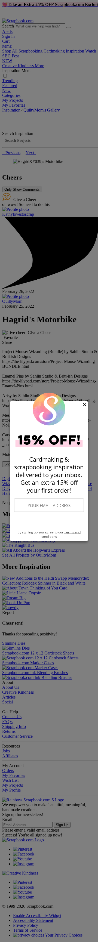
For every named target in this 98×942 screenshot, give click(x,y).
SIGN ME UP (49, 521)
